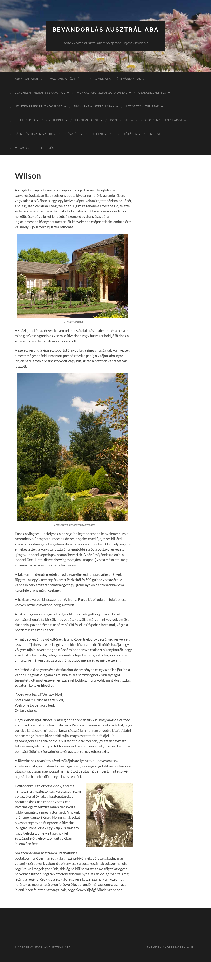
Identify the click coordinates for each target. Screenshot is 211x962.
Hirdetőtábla (125, 134)
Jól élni (96, 134)
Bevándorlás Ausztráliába (105, 29)
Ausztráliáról (27, 79)
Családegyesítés (152, 92)
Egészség (71, 134)
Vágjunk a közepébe (66, 79)
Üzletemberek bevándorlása (39, 106)
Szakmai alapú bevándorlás (118, 79)
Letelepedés (25, 120)
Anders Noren (174, 947)
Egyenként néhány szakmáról (40, 92)
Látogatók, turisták (142, 106)
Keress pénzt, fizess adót (161, 120)
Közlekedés (119, 120)
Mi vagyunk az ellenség (34, 147)
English (154, 134)
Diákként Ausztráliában (94, 106)
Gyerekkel (55, 120)
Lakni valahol (87, 120)
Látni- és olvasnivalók (33, 134)
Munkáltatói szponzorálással (102, 92)
